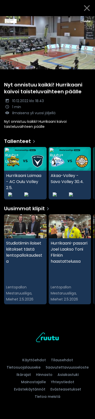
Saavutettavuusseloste (67, 367)
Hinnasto (44, 374)
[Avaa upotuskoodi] (88, 20)
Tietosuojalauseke (24, 367)
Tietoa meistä (47, 396)
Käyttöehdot (34, 360)
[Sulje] (87, 8)
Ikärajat (23, 374)
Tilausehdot (62, 360)
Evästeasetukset (65, 389)
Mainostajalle (33, 381)
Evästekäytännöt (29, 389)
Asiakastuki (68, 374)
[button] (47, 42)
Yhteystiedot (62, 381)
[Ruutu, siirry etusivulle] (47, 338)
